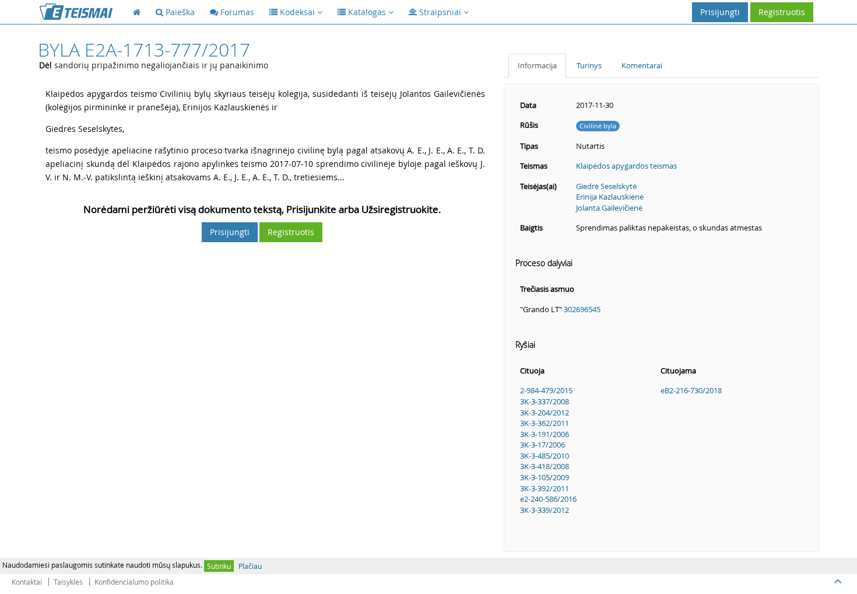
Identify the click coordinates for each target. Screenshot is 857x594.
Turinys (589, 65)
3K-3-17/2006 (542, 444)
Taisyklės (68, 582)
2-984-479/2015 (546, 390)
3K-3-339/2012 (544, 510)
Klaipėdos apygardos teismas (626, 165)
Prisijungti (720, 12)
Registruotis (781, 12)
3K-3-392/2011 (544, 488)
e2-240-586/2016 (548, 499)
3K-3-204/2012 (544, 412)
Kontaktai (27, 582)
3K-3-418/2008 (544, 466)
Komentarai (641, 65)
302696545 (582, 309)
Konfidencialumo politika (134, 582)
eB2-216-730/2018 (691, 390)
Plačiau (250, 566)
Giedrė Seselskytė (606, 186)
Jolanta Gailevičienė (609, 207)
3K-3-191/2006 (544, 434)
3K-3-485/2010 (544, 455)
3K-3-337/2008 (544, 401)
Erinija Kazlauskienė (610, 196)
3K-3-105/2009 (544, 477)
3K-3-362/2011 (544, 423)
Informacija (537, 65)
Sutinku (219, 566)
